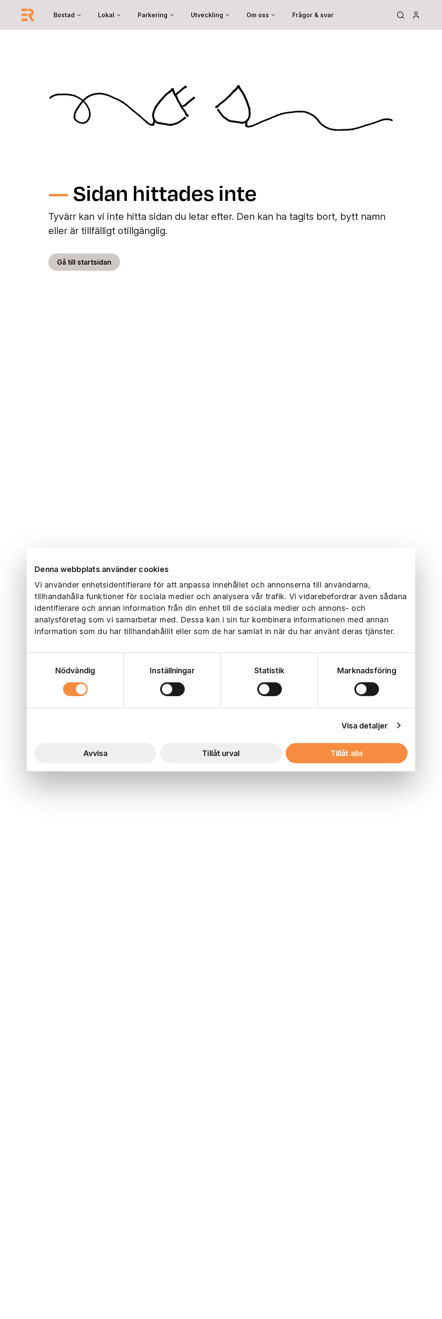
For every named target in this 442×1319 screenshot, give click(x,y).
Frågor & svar (313, 15)
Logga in (416, 15)
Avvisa (95, 752)
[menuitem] (67, 15)
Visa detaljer (364, 725)
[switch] (172, 689)
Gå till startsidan (84, 262)
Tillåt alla (347, 752)
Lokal (106, 15)
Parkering (152, 15)
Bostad (64, 15)
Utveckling (207, 15)
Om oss (257, 15)
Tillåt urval (221, 752)
